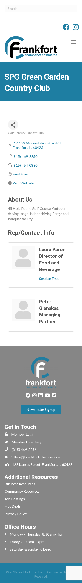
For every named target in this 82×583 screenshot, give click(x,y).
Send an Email (49, 278)
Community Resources (22, 491)
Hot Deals (12, 506)
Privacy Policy (16, 513)
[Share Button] (13, 125)
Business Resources (20, 484)
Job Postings (15, 499)
